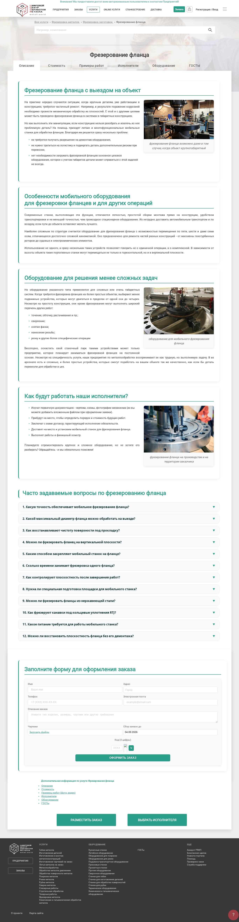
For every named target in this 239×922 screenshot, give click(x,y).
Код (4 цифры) (123, 739)
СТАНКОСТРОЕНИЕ (135, 9)
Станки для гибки (97, 876)
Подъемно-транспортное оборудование (108, 862)
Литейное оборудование (101, 853)
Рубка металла (46, 882)
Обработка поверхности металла (55, 873)
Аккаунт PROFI (194, 850)
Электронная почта (134, 696)
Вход (215, 9)
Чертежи (33, 726)
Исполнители (128, 65)
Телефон (32, 696)
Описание (26, 65)
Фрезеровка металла (66, 22)
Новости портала (196, 856)
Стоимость (56, 65)
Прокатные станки (98, 867)
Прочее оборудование (100, 870)
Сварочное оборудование (101, 873)
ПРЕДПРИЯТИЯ (61, 9)
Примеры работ (91, 65)
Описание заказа (38, 709)
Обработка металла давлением (55, 870)
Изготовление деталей (50, 853)
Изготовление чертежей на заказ (55, 862)
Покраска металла (48, 876)
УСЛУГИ (93, 9)
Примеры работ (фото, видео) (58, 792)
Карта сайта (36, 913)
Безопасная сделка (196, 853)
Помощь (191, 859)
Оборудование (163, 65)
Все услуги (41, 22)
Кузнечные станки (98, 850)
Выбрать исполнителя (157, 820)
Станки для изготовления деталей (106, 879)
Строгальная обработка (51, 891)
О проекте (16, 913)
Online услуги (112, 9)
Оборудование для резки (101, 859)
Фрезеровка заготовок (98, 22)
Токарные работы (48, 894)
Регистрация (203, 9)
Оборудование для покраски (103, 856)
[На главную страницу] (34, 16)
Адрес (126, 684)
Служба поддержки (196, 864)
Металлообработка (49, 867)
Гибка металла (46, 850)
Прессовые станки (98, 864)
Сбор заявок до (132, 726)
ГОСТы (45, 803)
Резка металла (46, 879)
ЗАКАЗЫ (78, 9)
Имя (30, 684)
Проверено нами (195, 862)
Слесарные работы (48, 888)
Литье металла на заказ (51, 864)
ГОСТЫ (194, 65)
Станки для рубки (97, 885)
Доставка (156, 9)
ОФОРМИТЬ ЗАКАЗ (122, 757)
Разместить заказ (86, 820)
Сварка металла (47, 885)
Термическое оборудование (102, 888)
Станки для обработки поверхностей (107, 882)
